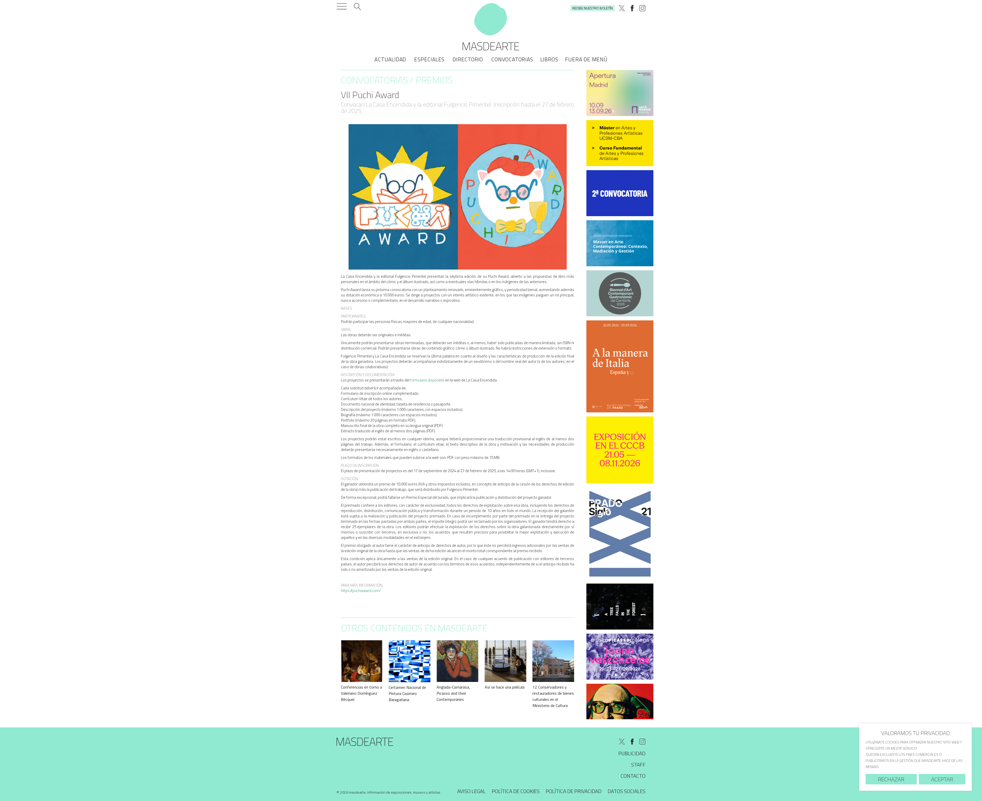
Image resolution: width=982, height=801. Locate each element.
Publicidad (631, 753)
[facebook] (632, 8)
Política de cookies (516, 791)
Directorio (468, 59)
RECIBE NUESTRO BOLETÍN (592, 8)
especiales (429, 59)
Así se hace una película (505, 687)
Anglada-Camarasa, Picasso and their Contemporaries (453, 693)
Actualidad (390, 59)
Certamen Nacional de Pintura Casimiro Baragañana (407, 693)
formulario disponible (427, 380)
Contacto (633, 776)
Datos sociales (626, 791)
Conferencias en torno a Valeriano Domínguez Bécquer (361, 693)
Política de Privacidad (573, 791)
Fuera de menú (586, 59)
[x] (622, 8)
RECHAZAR (891, 779)
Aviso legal (471, 791)
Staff (638, 765)
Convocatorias (512, 59)
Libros (549, 59)
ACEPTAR (942, 779)
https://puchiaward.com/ (361, 591)
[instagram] (642, 8)
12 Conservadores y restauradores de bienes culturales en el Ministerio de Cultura (553, 696)
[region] (915, 757)
